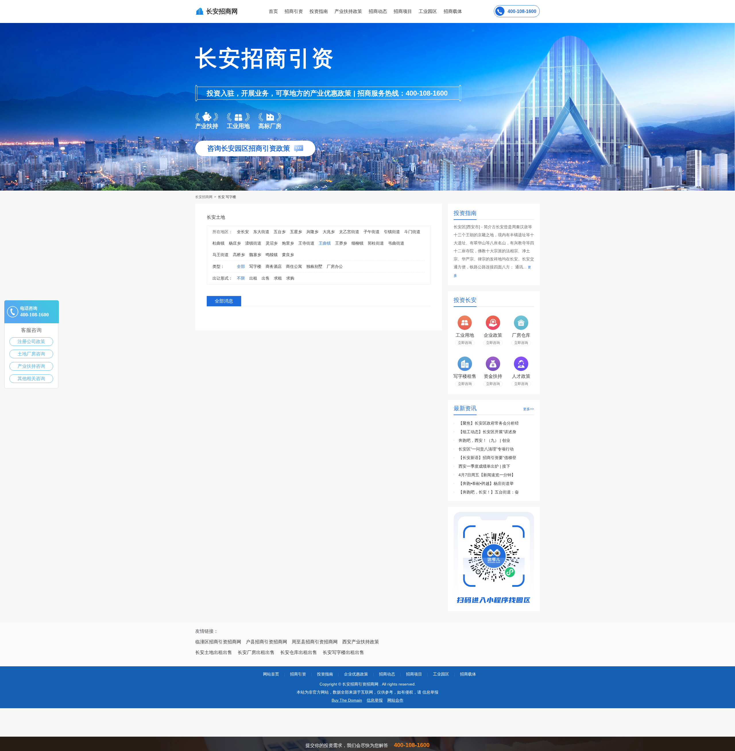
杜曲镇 (218, 243)
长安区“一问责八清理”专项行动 (486, 449)
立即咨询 (465, 343)
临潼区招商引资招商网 (218, 641)
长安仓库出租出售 (298, 652)
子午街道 (371, 231)
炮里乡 (288, 243)
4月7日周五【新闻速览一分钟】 (487, 475)
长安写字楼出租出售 (343, 652)
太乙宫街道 (349, 231)
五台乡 (280, 231)
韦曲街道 (396, 243)
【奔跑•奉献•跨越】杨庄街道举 (486, 483)
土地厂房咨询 (31, 353)
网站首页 (271, 674)
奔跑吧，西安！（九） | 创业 (484, 440)
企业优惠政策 (356, 674)
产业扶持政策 (348, 11)
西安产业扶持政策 (360, 641)
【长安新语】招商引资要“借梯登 (487, 457)
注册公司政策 (31, 341)
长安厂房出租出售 (256, 652)
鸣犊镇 (272, 254)
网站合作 (395, 700)
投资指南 (319, 11)
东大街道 (261, 231)
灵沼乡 (272, 243)
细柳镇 (357, 243)
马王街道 (220, 254)
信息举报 (375, 700)
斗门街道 (412, 231)
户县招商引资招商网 (266, 641)
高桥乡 (239, 254)
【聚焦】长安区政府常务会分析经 (489, 423)
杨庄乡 (235, 243)
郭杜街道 (376, 243)
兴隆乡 (312, 231)
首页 (273, 11)
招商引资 (294, 11)
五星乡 (296, 231)
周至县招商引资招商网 (315, 641)
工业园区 (428, 11)
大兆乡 (329, 231)
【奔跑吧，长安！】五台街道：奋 (489, 492)
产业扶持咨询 (31, 366)
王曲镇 (325, 243)
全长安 (243, 231)
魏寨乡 (255, 254)
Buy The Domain (347, 700)
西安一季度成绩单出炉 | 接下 (484, 466)
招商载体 (468, 674)
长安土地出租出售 (213, 652)
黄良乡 (288, 254)
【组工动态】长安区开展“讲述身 (487, 431)
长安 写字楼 (227, 197)
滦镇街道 (253, 243)
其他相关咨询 (31, 378)
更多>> (528, 409)
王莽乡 (341, 243)
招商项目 (403, 11)
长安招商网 (204, 197)
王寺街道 (306, 243)
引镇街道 (392, 231)
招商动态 (378, 11)
